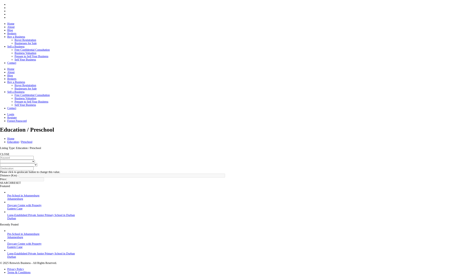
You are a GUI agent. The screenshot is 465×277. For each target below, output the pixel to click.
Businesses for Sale (26, 43)
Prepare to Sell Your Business (31, 56)
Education (13, 141)
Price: (3, 179)
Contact (11, 62)
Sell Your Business (25, 59)
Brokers (11, 33)
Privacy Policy (15, 269)
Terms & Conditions (19, 272)
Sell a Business (16, 46)
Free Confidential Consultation (32, 49)
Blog (10, 30)
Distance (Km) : (9, 175)
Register (12, 117)
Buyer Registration (25, 40)
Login (10, 114)
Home (10, 23)
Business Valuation (25, 53)
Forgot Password (17, 120)
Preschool (26, 141)
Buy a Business (16, 36)
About (11, 26)
